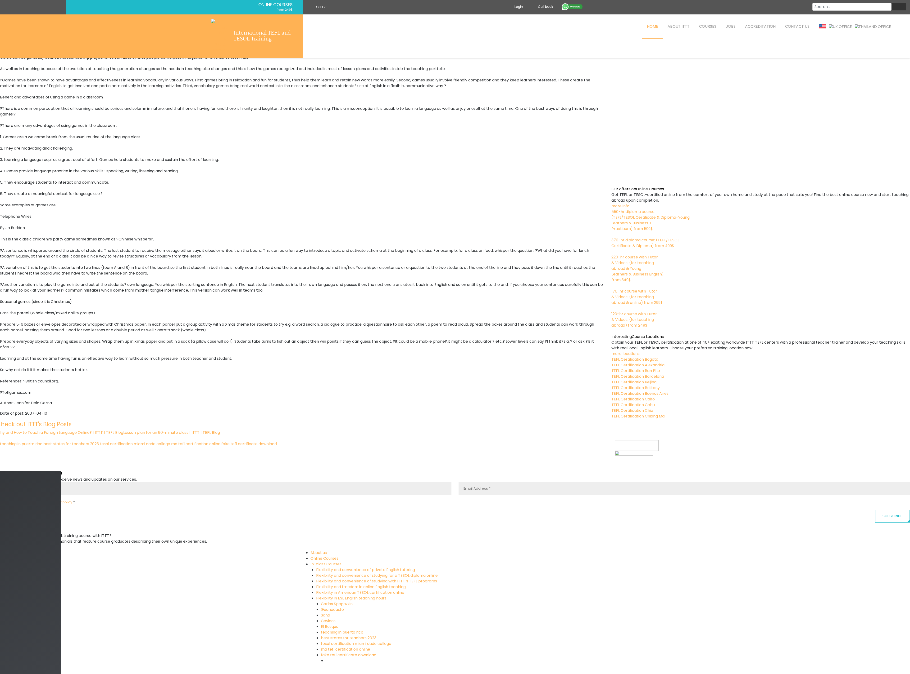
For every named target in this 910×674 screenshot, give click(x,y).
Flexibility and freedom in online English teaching (361, 587)
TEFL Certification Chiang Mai (638, 416)
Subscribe (892, 516)
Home (652, 26)
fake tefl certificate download (249, 444)
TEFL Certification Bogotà (634, 359)
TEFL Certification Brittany (635, 387)
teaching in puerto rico (21, 444)
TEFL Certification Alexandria (637, 365)
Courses (707, 26)
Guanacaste (332, 609)
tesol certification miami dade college (135, 444)
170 (614, 308)
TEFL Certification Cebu (633, 405)
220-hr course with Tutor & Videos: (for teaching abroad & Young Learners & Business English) (637, 268)
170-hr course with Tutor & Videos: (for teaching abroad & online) (637, 296)
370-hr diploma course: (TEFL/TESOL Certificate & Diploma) (645, 242)
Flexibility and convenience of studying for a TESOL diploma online (377, 575)
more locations (625, 353)
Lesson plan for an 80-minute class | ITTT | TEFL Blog (171, 432)
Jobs (731, 26)
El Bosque (329, 626)
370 (614, 251)
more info (620, 206)
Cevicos (328, 621)
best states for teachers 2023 (71, 444)
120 (614, 331)
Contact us (797, 26)
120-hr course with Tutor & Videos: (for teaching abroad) (634, 319)
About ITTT (679, 26)
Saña (325, 615)
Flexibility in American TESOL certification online (360, 592)
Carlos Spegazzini (337, 604)
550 (615, 234)
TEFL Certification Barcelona (637, 376)
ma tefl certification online (195, 444)
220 (614, 285)
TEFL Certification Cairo (633, 399)
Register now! (627, 467)
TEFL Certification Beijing (633, 382)
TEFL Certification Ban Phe (635, 370)
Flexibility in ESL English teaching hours (351, 598)
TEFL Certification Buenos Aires (640, 393)
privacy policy (61, 502)
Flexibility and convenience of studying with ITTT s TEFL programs (376, 581)
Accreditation (760, 26)
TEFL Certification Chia (632, 410)
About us (318, 552)
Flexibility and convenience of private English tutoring (365, 569)
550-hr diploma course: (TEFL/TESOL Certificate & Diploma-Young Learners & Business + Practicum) (650, 220)
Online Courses (275, 4)
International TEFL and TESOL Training (262, 36)
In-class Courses (325, 564)
